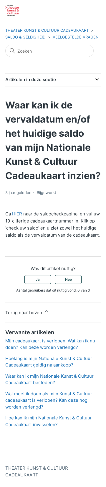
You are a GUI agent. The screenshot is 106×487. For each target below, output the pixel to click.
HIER (17, 214)
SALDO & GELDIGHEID (25, 37)
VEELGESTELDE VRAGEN (76, 37)
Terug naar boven (24, 312)
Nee (68, 279)
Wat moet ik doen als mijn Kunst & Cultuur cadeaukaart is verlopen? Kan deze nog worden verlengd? (48, 400)
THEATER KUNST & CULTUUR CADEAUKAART (47, 30)
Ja (38, 279)
